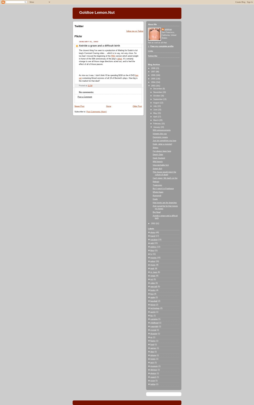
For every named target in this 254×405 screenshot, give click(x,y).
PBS (113, 56)
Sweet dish (157, 169)
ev (151, 337)
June (155, 110)
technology (155, 308)
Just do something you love (164, 141)
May (155, 113)
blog (152, 251)
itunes (153, 359)
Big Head (157, 212)
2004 (153, 82)
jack (152, 363)
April (155, 117)
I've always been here (162, 151)
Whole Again (158, 192)
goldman (168, 29)
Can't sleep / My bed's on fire (165, 178)
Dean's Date (158, 155)
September (158, 99)
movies (153, 258)
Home (108, 106)
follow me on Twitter (134, 31)
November (158, 92)
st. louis (153, 272)
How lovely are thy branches (165, 203)
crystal (153, 330)
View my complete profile (161, 46)
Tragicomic (157, 185)
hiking (152, 305)
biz (151, 316)
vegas (153, 276)
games (153, 348)
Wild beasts (158, 162)
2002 (153, 224)
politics (153, 247)
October (157, 96)
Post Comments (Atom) (96, 112)
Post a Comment (85, 97)
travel (152, 236)
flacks (153, 341)
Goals (155, 199)
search (153, 377)
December (158, 89)
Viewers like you (160, 134)
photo (152, 232)
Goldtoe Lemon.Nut (97, 12)
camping (154, 319)
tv (151, 254)
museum (154, 366)
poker (152, 261)
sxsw (152, 381)
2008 (153, 68)
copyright (154, 326)
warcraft (153, 287)
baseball (153, 301)
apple (152, 297)
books (153, 290)
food (152, 345)
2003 (153, 86)
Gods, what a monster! (162, 144)
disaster (153, 334)
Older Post (137, 106)
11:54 (90, 86)
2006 (153, 75)
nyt (151, 279)
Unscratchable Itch (161, 165)
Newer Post (79, 106)
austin (153, 312)
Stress (155, 148)
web (152, 243)
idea (152, 352)
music (153, 265)
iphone (153, 355)
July (155, 106)
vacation (154, 240)
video (152, 283)
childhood (154, 323)
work (152, 269)
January (157, 127)
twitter (153, 384)
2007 (153, 72)
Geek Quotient (159, 158)
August (156, 103)
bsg (151, 294)
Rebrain (156, 182)
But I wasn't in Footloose (163, 189)
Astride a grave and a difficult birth (99, 45)
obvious (153, 370)
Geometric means (160, 137)
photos (153, 373)
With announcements (162, 130)
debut (119, 59)
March (156, 120)
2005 (153, 79)
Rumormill (157, 196)
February (157, 124)
